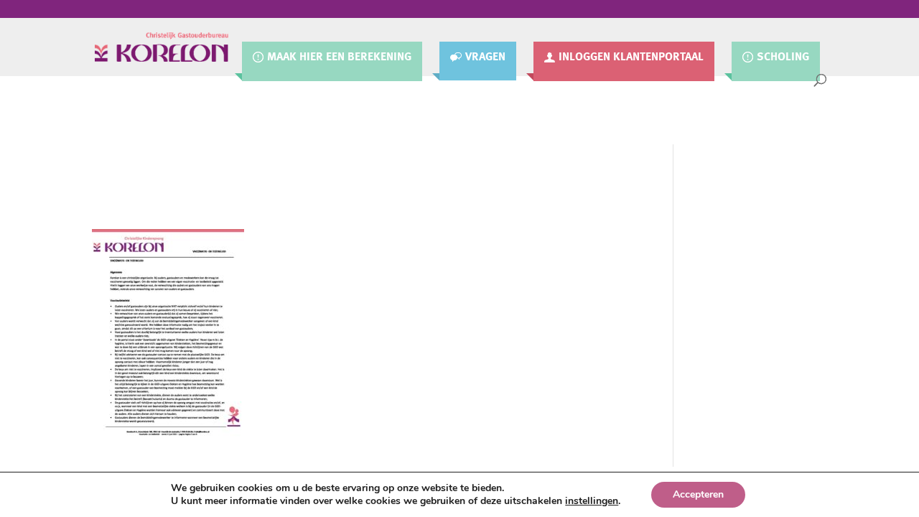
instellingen (591, 501)
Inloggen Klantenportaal (631, 57)
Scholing (783, 57)
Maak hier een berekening (339, 57)
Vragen (485, 56)
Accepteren (698, 494)
